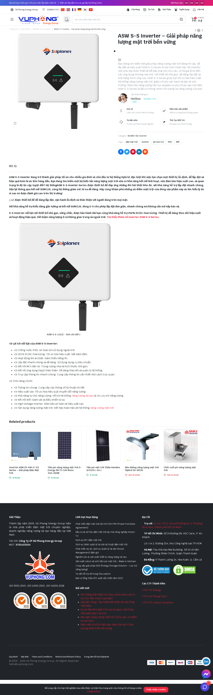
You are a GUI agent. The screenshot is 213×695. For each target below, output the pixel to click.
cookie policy (93, 691)
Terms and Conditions (42, 656)
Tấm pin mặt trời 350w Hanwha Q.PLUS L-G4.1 (103, 469)
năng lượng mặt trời (102, 408)
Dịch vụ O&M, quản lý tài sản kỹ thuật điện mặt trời (101, 544)
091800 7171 (53, 9)
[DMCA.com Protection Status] (184, 569)
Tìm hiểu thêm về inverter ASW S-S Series (133, 217)
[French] (75, 9)
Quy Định (13, 656)
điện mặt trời (132, 142)
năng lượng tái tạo (82, 395)
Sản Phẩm (25, 29)
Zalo (134, 101)
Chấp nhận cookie (156, 689)
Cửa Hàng (135, 9)
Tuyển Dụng (184, 9)
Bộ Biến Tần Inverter (42, 29)
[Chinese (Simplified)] (63, 9)
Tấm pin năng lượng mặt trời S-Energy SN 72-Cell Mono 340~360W (64, 470)
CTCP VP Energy (151, 590)
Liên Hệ (201, 9)
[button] (15, 123)
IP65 (170, 142)
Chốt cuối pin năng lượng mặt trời (180, 469)
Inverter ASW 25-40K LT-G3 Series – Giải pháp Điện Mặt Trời (24, 470)
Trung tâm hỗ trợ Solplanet (96, 656)
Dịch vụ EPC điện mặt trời (89, 540)
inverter (145, 142)
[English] (69, 9)
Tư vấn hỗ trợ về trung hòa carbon (93, 573)
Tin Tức (151, 9)
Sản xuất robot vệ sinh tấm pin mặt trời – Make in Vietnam (106, 561)
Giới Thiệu (166, 9)
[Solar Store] (38, 19)
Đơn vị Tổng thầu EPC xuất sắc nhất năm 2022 (99, 578)
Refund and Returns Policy (68, 656)
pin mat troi (158, 142)
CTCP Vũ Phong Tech (154, 596)
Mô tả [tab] (13, 166)
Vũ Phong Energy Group (26, 9)
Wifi (177, 142)
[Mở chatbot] (205, 687)
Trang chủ (13, 29)
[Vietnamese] (91, 9)
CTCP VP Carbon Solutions (157, 602)
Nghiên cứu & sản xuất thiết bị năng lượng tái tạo (101, 557)
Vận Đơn (25, 656)
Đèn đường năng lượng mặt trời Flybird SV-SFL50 (142, 469)
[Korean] (86, 9)
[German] (80, 9)
